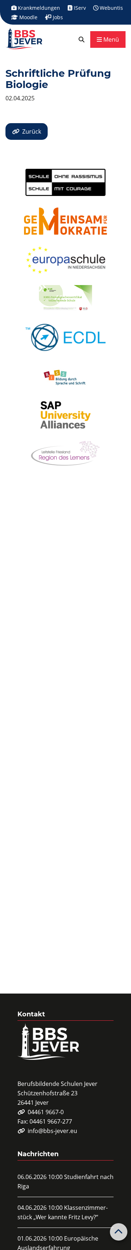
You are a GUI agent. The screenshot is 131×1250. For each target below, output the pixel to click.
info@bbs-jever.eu (52, 1131)
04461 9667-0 (46, 1112)
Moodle (27, 17)
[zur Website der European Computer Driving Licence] (65, 337)
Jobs (57, 17)
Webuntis (110, 7)
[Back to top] (118, 1232)
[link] (81, 39)
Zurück (31, 131)
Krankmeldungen (38, 7)
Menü (110, 39)
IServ (79, 7)
